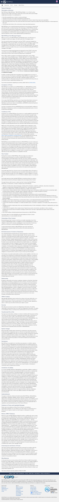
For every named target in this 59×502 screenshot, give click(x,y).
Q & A (11, 5)
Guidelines (18, 489)
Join (57, 2)
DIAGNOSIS (21, 473)
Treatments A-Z (5, 488)
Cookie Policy (33, 489)
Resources (6, 5)
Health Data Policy (34, 491)
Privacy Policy (33, 488)
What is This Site (19, 487)
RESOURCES (47, 473)
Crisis (3, 491)
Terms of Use (33, 487)
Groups (15, 5)
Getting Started (19, 488)
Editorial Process (19, 491)
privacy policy (32, 82)
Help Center (4, 489)
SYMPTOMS (31, 473)
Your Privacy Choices (36, 492)
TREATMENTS (37, 473)
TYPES (17, 473)
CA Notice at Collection (35, 494)
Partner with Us (19, 494)
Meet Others (21, 5)
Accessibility (18, 492)
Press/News (18, 495)
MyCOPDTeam (10, 1)
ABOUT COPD (12, 473)
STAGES (42, 473)
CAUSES (26, 473)
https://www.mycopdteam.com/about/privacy (11, 135)
